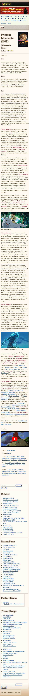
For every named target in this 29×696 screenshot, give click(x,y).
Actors (9, 23)
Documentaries (6, 633)
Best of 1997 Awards (6, 424)
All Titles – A (8, 16)
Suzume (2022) (6, 525)
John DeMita (14, 460)
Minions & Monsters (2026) (10, 545)
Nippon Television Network (13, 464)
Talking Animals (6, 471)
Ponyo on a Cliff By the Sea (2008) (12, 511)
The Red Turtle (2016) (8, 534)
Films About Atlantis (8, 615)
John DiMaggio (6, 460)
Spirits (15, 471)
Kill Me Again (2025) (8, 574)
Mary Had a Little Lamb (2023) (11, 589)
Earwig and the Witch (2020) (10, 509)
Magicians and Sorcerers (9, 638)
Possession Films (7, 649)
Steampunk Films (7, 631)
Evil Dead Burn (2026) (8, 562)
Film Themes (6, 20)
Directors (3, 23)
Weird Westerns (7, 676)
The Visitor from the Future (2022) (11, 569)
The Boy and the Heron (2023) (10, 505)
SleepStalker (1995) (8, 581)
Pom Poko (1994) (7, 514)
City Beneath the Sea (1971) (10, 554)
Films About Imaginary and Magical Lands (13, 651)
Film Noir (5, 656)
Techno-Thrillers (7, 644)
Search (4, 488)
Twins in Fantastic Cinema (9, 646)
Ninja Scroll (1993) (7, 527)
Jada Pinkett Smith (22, 460)
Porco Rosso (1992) (8, 503)
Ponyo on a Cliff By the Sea (8, 407)
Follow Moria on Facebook (16, 604)
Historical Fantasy (11, 473)
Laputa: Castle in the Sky (9, 394)
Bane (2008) (6, 549)
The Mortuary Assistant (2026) (10, 571)
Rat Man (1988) (7, 576)
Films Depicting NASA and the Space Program (15, 622)
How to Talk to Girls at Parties (12, 369)
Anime (8, 469)
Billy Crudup (9, 456)
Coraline (24, 367)
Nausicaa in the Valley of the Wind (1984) (13, 518)
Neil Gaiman (18, 463)
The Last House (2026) (9, 547)
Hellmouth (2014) (7, 556)
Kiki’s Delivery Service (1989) (10, 500)
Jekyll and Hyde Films (8, 660)
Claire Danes (16, 456)
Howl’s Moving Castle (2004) (10, 501)
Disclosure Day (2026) (8, 572)
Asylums (5, 647)
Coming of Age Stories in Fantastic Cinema (14, 666)
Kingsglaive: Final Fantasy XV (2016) (12, 532)
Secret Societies (7, 640)
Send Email (6, 602)
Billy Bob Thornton (20, 458)
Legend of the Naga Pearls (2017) (11, 563)
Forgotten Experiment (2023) (10, 567)
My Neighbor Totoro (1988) (10, 507)
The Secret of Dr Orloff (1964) (10, 565)
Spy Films (5, 658)
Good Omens (4, 373)
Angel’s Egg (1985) (8, 529)
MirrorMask (22, 365)
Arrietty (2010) (6, 516)
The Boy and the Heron (13, 408)
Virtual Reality (6, 618)
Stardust (16, 367)
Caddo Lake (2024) (8, 558)
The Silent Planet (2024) (9, 583)
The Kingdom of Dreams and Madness (15, 414)
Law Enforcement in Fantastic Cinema (12, 675)
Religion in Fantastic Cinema (10, 653)
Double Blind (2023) (8, 551)
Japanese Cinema (21, 473)
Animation (13, 469)
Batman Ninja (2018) (8, 530)
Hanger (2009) (6, 552)
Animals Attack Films (8, 626)
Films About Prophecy (8, 637)
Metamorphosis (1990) (8, 578)
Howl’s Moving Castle (18, 405)
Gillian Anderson (10, 458)
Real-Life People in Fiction (9, 642)
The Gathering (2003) (8, 580)
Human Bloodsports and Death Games (12, 624)
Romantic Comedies (8, 655)
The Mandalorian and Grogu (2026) (12, 591)
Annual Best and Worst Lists (18, 20)
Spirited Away (21, 403)
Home (2, 16)
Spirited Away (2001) (8, 498)
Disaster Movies (7, 629)
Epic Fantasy (20, 469)
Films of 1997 (5, 475)
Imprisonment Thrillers (8, 620)
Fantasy (9, 453)
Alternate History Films (9, 671)
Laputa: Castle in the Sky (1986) (11, 512)
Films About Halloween (9, 635)
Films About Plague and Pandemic (11, 627)
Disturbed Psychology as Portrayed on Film (14, 673)
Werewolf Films (7, 617)
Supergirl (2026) (7, 560)
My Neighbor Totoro (14, 396)
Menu (2, 27)
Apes (12, 471)
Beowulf (7, 367)
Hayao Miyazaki (11, 450)
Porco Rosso (4, 399)
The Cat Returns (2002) (9, 520)
